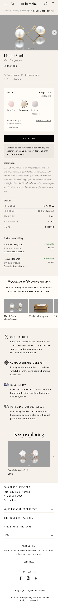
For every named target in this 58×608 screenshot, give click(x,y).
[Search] (12, 3)
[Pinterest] (36, 578)
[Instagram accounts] (28, 578)
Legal (7, 535)
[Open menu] (5, 3)
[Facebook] (20, 578)
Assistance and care (17, 526)
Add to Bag (29, 138)
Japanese (40, 590)
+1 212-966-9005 (13, 495)
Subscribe (29, 562)
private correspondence (22, 418)
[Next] (53, 457)
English (30, 590)
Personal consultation (27, 406)
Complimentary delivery (28, 362)
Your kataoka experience (20, 509)
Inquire (51, 247)
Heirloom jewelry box (38, 316)
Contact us (10, 500)
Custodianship (20, 337)
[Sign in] (45, 3)
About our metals (43, 120)
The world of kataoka (18, 518)
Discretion (18, 384)
